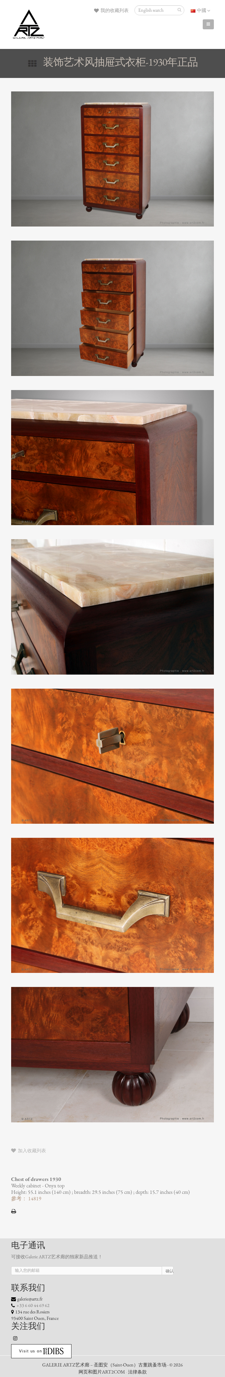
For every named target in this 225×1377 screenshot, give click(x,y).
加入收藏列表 (31, 1151)
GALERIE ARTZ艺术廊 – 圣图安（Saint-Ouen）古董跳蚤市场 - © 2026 (112, 1365)
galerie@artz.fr (29, 1299)
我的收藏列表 (114, 10)
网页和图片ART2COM (102, 1372)
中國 (201, 10)
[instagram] (15, 1338)
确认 (169, 1271)
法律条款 (137, 1372)
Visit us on (30, 1351)
